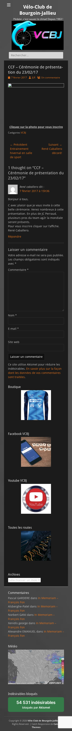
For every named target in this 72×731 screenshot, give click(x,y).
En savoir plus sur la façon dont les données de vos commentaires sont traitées (35, 373)
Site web (13, 342)
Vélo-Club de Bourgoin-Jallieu (43, 720)
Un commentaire (50, 77)
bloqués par (38, 706)
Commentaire (18, 270)
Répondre (14, 236)
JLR (33, 77)
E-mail (13, 328)
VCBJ (23, 132)
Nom (12, 315)
